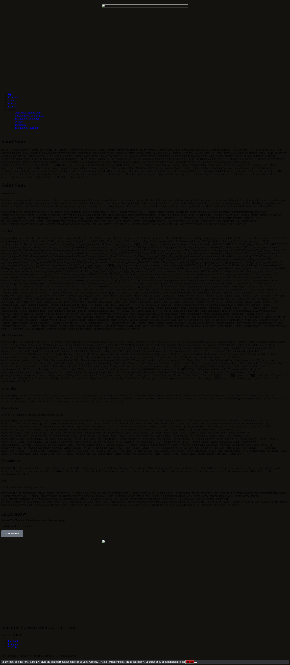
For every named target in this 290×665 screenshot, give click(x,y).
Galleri (11, 100)
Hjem (11, 94)
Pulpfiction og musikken (28, 112)
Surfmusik (20, 124)
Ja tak (190, 662)
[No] (195, 662)
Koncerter (13, 97)
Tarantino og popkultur (27, 118)
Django (19, 121)
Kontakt (12, 106)
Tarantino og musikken (27, 127)
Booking (12, 103)
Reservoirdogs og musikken (29, 115)
